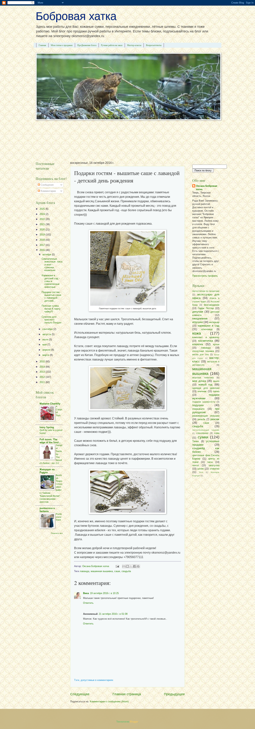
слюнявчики (202, 433)
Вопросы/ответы (153, 45)
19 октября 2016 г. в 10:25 (104, 593)
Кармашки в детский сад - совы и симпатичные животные (51, 281)
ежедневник (200, 318)
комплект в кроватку (205, 337)
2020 (43, 229)
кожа (196, 333)
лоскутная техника (203, 351)
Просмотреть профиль (205, 275)
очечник (202, 391)
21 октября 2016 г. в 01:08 (113, 614)
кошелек (197, 344)
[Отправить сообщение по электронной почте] (117, 566)
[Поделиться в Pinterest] (138, 566)
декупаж (197, 311)
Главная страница (127, 694)
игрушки (197, 322)
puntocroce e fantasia (47, 510)
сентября (47, 329)
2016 (43, 250)
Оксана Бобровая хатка (206, 188)
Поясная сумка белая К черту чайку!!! (51, 308)
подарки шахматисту (203, 402)
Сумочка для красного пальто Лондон (51, 319)
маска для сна (200, 354)
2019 (43, 234)
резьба (201, 419)
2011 (43, 382)
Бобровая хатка (76, 16)
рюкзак (214, 419)
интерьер (214, 322)
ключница (206, 329)
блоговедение (211, 304)
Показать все (57, 533)
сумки (203, 437)
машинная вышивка (102, 571)
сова (216, 433)
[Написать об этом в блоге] (127, 566)
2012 (43, 377)
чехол (195, 465)
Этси (201, 472)
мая (44, 344)
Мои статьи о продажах (62, 45)
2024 (43, 214)
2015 (43, 361)
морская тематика (203, 378)
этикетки (214, 468)
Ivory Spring (47, 427)
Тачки (195, 441)
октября (47, 254)
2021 (43, 224)
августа (47, 334)
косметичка (205, 340)
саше (117, 571)
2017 (43, 245)
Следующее (79, 694)
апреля (46, 349)
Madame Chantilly (50, 403)
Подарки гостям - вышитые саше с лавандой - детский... (51, 296)
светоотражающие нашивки (205, 430)
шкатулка (214, 465)
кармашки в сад (208, 325)
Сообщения (47, 184)
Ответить (88, 603)
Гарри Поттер (206, 308)
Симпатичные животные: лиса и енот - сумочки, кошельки (52, 264)
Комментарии (48, 191)
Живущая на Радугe (47, 471)
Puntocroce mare (59, 517)
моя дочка (199, 380)
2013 (43, 371)
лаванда (84, 571)
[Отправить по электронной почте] (124, 566)
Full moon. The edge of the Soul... (50, 441)
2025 (43, 208)
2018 (43, 239)
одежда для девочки (205, 388)
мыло (216, 381)
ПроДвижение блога (86, 45)
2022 (43, 219)
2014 (43, 366)
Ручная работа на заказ (111, 45)
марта (46, 355)
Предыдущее (174, 694)
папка (216, 391)
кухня (216, 344)
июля (45, 339)
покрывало (198, 408)
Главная (42, 45)
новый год (205, 384)
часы (210, 462)
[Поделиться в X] (131, 566)
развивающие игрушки (205, 415)
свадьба (126, 571)
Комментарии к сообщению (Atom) (109, 701)
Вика (86, 593)
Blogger (134, 721)
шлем (200, 468)
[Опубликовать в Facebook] (134, 566)
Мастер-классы (134, 45)
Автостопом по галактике (205, 291)
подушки (197, 405)
